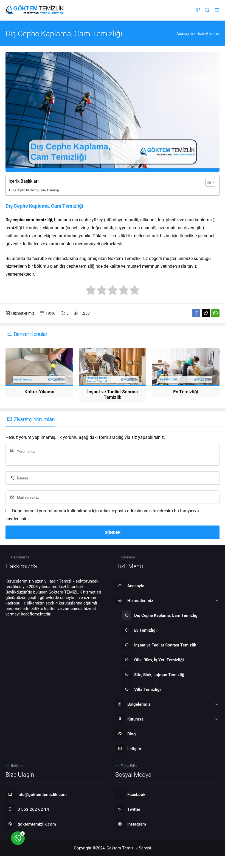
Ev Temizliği (185, 391)
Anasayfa (184, 33)
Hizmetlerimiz (208, 33)
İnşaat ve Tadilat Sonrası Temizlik (112, 394)
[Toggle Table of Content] (207, 182)
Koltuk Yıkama (39, 391)
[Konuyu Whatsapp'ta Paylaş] (215, 313)
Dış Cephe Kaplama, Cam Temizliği (36, 190)
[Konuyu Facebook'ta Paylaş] (196, 313)
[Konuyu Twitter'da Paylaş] (206, 313)
